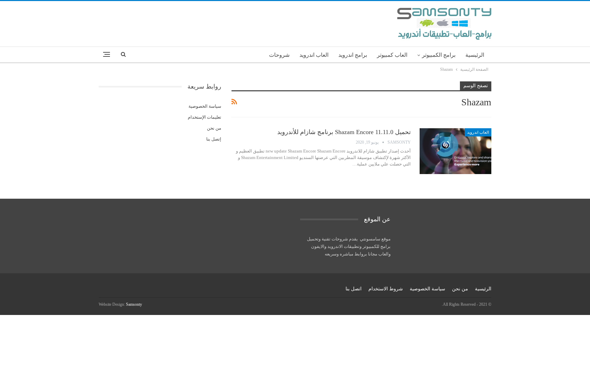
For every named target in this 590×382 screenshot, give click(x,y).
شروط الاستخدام (385, 288)
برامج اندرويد (352, 55)
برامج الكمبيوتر (438, 55)
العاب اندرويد (313, 55)
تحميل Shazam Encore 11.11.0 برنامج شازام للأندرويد (344, 132)
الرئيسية (474, 55)
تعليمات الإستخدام (204, 117)
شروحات (279, 55)
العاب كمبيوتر (392, 55)
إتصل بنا (213, 139)
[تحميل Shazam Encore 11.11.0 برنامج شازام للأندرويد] (455, 151)
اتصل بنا (354, 288)
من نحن (214, 128)
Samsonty (134, 304)
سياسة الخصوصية (204, 106)
